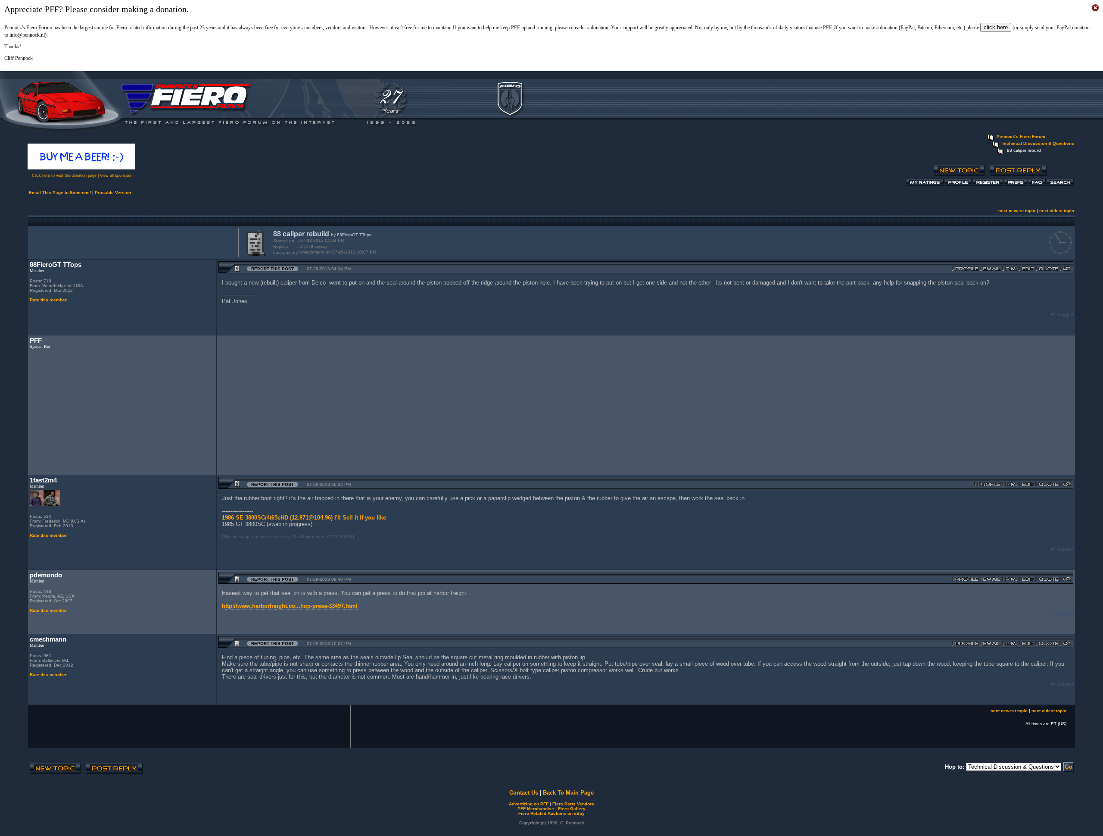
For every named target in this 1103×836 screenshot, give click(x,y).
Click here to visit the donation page (64, 175)
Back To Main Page (568, 792)
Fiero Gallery (572, 808)
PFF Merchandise (535, 808)
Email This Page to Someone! (60, 192)
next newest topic (1016, 210)
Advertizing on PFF (528, 804)
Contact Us (523, 792)
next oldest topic (1056, 210)
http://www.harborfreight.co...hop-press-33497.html (290, 606)
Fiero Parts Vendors (573, 804)
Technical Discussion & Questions (1038, 143)
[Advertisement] (131, 242)
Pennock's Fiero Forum (1021, 136)
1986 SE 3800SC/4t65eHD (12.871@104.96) (277, 517)
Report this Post (272, 268)
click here (996, 27)
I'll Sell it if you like (360, 517)
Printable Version (113, 192)
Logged (1065, 314)
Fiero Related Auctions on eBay (551, 813)
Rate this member (48, 299)
